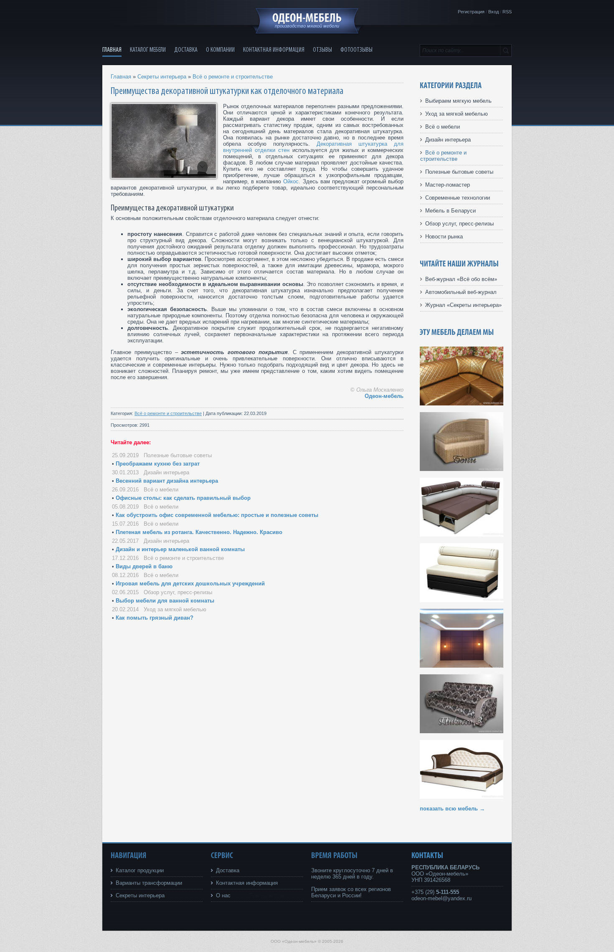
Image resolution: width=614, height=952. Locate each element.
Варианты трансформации (149, 883)
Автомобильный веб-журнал (461, 292)
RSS (507, 11)
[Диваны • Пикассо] (461, 731)
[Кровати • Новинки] (461, 666)
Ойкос (291, 181)
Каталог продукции (140, 870)
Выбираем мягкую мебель (458, 101)
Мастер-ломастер (447, 185)
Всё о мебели (161, 489)
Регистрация (471, 11)
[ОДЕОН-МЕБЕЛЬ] (307, 18)
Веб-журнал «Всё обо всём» (461, 279)
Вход (493, 11)
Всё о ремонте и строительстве (233, 76)
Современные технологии (457, 198)
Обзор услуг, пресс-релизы (178, 592)
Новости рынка (444, 236)
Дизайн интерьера (166, 472)
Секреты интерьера (161, 76)
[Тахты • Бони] (461, 469)
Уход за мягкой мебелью (175, 609)
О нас (223, 895)
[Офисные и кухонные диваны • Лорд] (461, 403)
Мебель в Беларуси (450, 211)
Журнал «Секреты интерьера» (463, 305)
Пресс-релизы (266, 895)
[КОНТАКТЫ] (427, 855)
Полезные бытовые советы (178, 455)
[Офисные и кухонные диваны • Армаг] (461, 535)
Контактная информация (247, 883)
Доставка (227, 870)
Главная (121, 76)
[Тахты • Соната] (461, 797)
